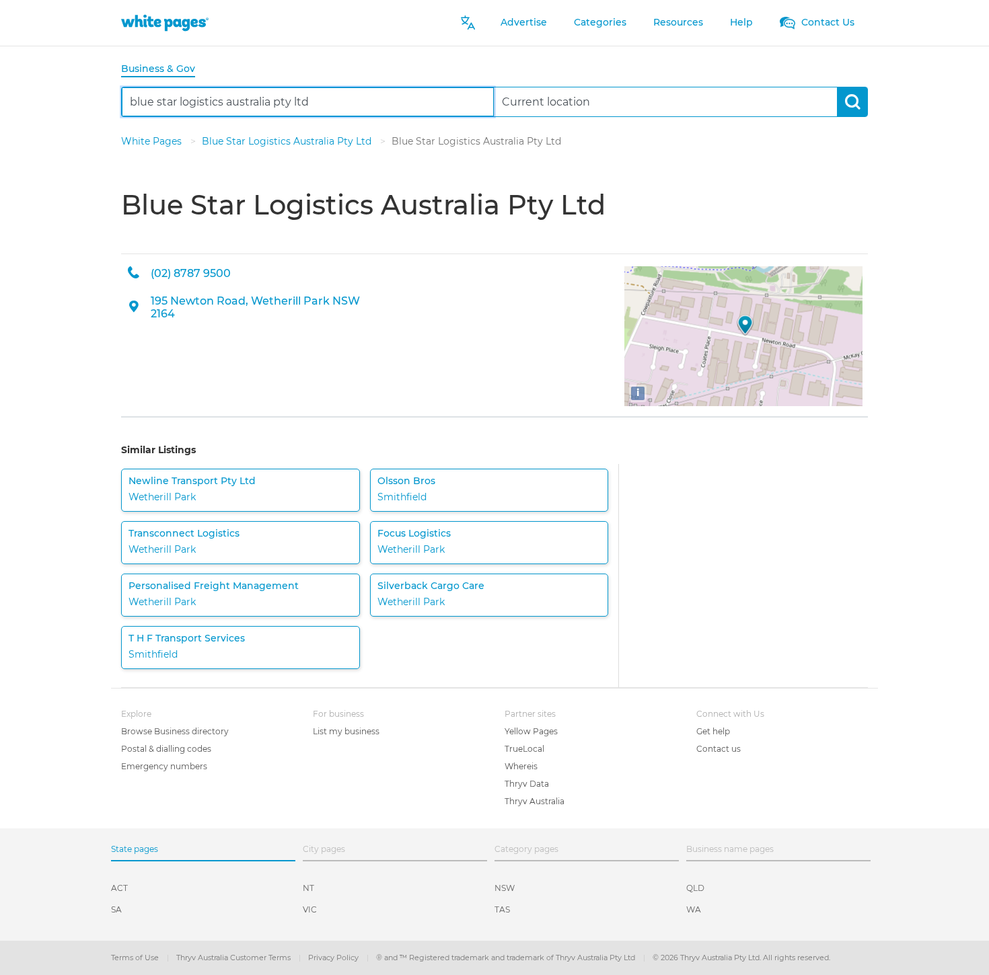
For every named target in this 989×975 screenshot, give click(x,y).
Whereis (521, 766)
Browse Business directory (175, 731)
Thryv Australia (534, 801)
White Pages (152, 141)
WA (693, 909)
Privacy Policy (334, 957)
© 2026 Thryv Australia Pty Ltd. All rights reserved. (741, 957)
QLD (695, 888)
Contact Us (826, 22)
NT (308, 888)
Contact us (718, 749)
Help (741, 22)
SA (116, 909)
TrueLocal (524, 749)
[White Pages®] (165, 22)
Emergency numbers (164, 766)
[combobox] (308, 101)
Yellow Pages (531, 731)
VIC (310, 909)
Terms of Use (136, 957)
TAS (502, 909)
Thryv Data (527, 784)
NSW (504, 888)
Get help (713, 731)
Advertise (524, 22)
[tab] (163, 69)
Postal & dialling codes (166, 749)
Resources (678, 22)
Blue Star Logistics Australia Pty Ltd (288, 141)
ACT (119, 888)
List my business (346, 731)
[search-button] (852, 101)
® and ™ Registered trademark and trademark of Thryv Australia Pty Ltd (506, 957)
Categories (600, 22)
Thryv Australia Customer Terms (234, 957)
